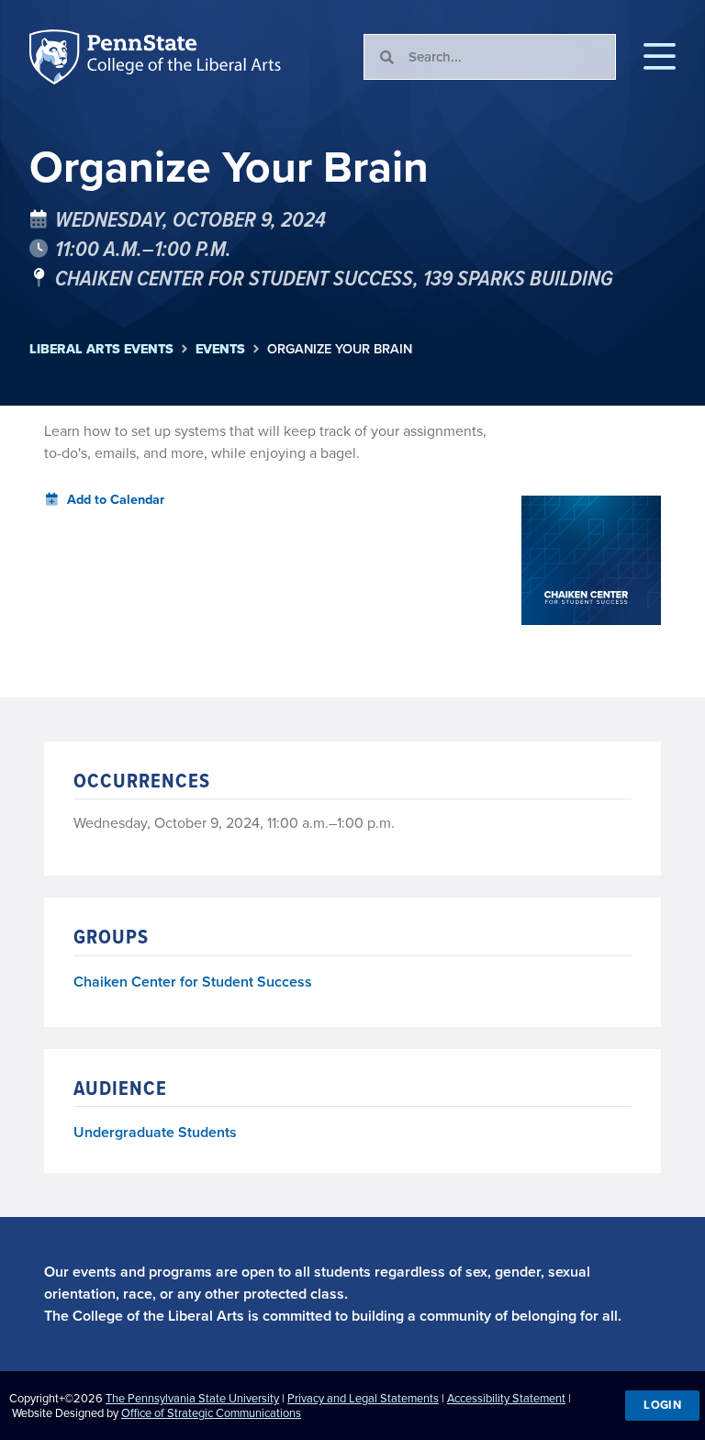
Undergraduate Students (155, 1132)
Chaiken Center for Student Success (192, 982)
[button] (659, 57)
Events (220, 349)
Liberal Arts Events (101, 349)
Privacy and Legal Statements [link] (363, 1398)
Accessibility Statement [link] (506, 1398)
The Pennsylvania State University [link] (192, 1398)
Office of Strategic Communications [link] (211, 1413)
